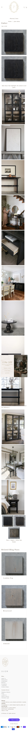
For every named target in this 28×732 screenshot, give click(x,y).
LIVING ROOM (7, 370)
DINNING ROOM (7, 368)
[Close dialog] (26, 355)
